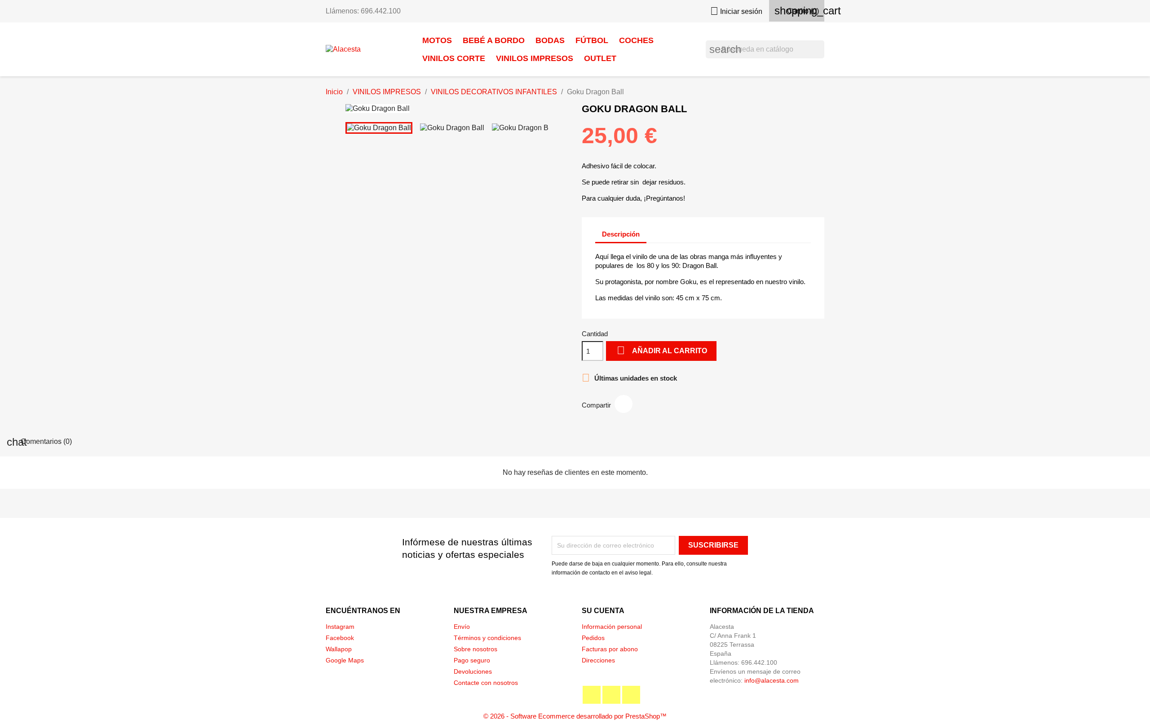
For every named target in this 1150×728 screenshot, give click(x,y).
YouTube (611, 695)
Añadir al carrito (662, 350)
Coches (636, 40)
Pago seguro (472, 660)
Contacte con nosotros (486, 682)
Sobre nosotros (475, 649)
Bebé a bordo (494, 40)
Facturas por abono (610, 649)
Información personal (612, 626)
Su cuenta (603, 610)
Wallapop (339, 649)
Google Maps (345, 660)
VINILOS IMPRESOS (534, 58)
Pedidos (593, 637)
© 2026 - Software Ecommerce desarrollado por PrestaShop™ (575, 716)
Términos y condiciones (487, 637)
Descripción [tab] (621, 234)
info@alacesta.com (771, 680)
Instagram (340, 626)
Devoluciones (473, 671)
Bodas (550, 40)
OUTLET (600, 58)
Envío (462, 626)
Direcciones (598, 660)
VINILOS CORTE (453, 58)
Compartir (623, 404)
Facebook (340, 637)
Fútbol (591, 40)
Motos (437, 40)
